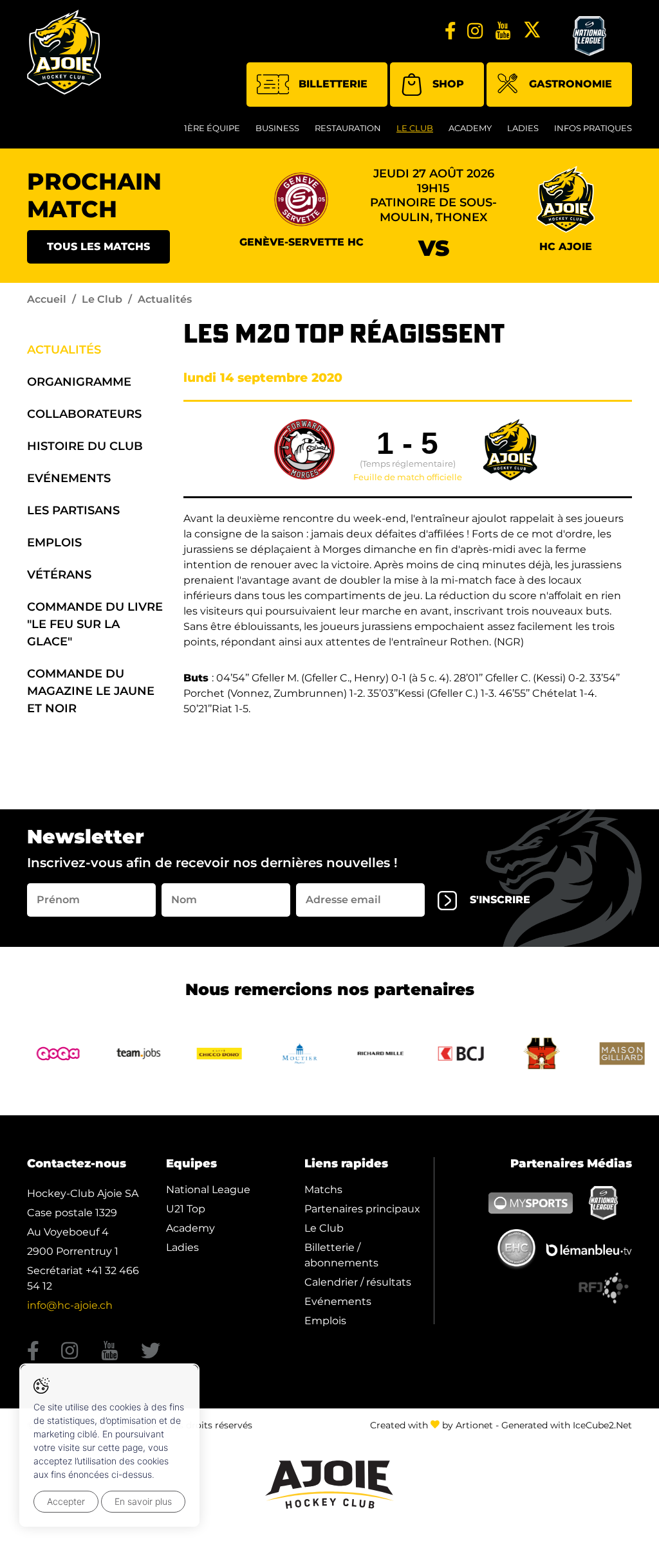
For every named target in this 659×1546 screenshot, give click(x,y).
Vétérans (59, 575)
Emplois (54, 542)
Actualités (64, 350)
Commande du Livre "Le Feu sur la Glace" (95, 624)
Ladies (523, 128)
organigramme (79, 382)
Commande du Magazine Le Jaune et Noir (90, 691)
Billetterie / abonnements (341, 1255)
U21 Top (185, 1209)
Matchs (323, 1189)
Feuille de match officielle (407, 477)
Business (277, 128)
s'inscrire (500, 900)
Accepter (66, 1501)
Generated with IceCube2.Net (566, 1425)
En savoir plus (143, 1501)
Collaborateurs (84, 414)
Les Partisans (73, 510)
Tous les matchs (98, 246)
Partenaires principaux (362, 1209)
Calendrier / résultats (357, 1282)
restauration (348, 128)
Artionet (474, 1425)
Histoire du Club (85, 446)
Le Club (414, 128)
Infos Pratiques (593, 128)
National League (208, 1189)
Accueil (46, 299)
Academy (470, 128)
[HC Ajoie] (64, 52)
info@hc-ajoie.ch (70, 1305)
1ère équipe (212, 128)
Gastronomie (570, 84)
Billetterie (333, 84)
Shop (448, 84)
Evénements (69, 478)
